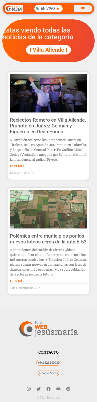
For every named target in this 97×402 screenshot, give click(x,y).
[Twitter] (38, 389)
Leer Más (17, 166)
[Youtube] (58, 389)
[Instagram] (29, 389)
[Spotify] (68, 389)
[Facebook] (48, 389)
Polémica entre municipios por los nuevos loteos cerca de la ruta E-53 (48, 239)
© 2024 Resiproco (48, 397)
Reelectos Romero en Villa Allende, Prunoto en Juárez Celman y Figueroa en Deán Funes (48, 125)
